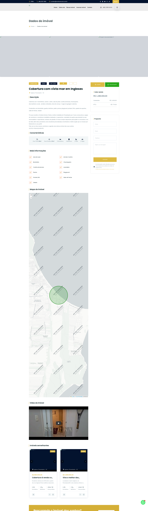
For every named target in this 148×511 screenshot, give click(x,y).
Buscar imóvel (71, 7)
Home (55, 7)
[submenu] (117, 7)
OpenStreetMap (79, 396)
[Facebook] (100, 1)
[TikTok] (109, 1)
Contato (89, 7)
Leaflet (72, 396)
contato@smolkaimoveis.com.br (59, 1)
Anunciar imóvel (81, 7)
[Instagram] (107, 1)
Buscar (116, 1)
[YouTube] (104, 1)
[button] (31, 195)
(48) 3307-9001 (42, 1)
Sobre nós (62, 7)
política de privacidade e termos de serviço (105, 169)
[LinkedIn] (102, 1)
